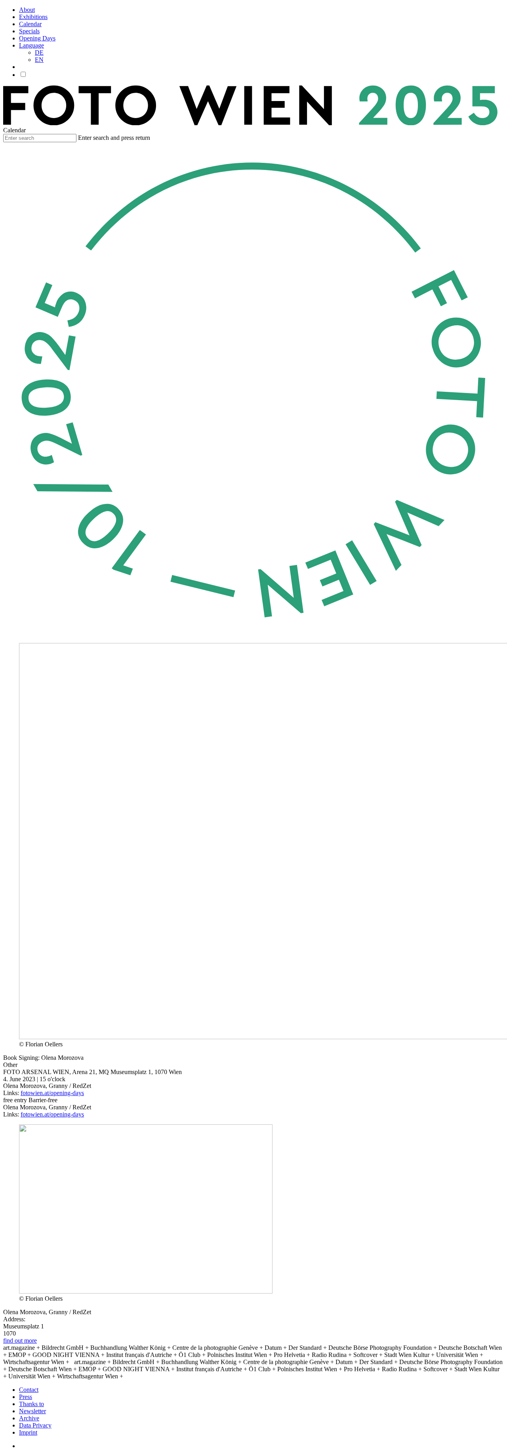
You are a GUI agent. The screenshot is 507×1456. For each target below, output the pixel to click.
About (27, 9)
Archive (29, 1418)
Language (31, 45)
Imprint (28, 1432)
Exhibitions (33, 16)
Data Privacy (35, 1425)
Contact (28, 1389)
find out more (20, 1340)
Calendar (30, 24)
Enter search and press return (114, 137)
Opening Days (37, 38)
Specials (29, 31)
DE (39, 52)
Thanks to (31, 1404)
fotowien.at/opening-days (52, 1093)
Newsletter (32, 1411)
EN (39, 59)
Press (25, 1396)
